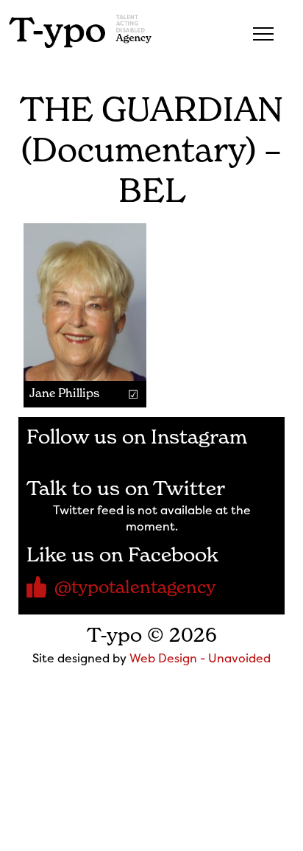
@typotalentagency (134, 587)
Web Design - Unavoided (200, 658)
